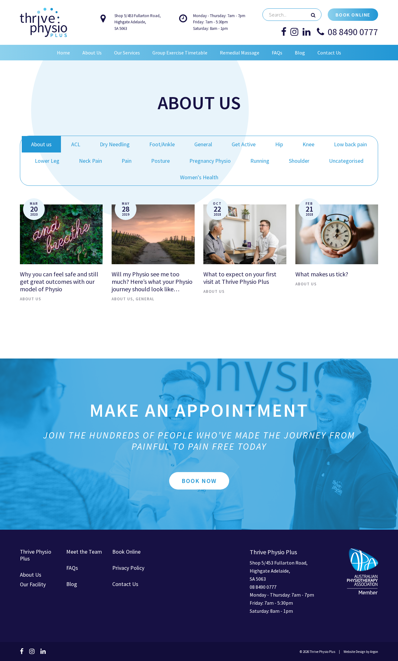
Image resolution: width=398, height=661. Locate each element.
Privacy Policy (128, 567)
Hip (279, 144)
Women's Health (199, 177)
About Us (92, 52)
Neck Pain (90, 160)
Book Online (353, 15)
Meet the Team (84, 551)
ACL (75, 144)
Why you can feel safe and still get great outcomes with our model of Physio (59, 281)
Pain (127, 160)
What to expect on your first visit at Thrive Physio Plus (239, 277)
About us (41, 144)
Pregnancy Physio (210, 160)
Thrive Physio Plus (35, 555)
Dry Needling (115, 144)
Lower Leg (47, 160)
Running (259, 160)
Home (63, 52)
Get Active (244, 144)
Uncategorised (346, 160)
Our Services (127, 52)
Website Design (354, 651)
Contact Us (329, 52)
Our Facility (33, 584)
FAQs (277, 52)
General (203, 144)
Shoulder (299, 160)
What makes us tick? (321, 274)
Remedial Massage (239, 52)
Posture (160, 160)
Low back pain (350, 144)
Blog (300, 52)
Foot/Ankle (162, 144)
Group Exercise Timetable (179, 52)
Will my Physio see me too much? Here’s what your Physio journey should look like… (152, 281)
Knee (308, 144)
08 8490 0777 (353, 32)
